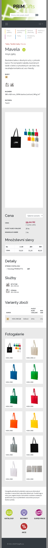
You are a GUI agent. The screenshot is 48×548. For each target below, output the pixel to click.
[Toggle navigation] (6, 24)
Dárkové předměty (30, 31)
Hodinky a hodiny (41, 31)
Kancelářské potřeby (21, 31)
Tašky (19, 36)
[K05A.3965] (24, 159)
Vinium (9, 36)
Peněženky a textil (31, 37)
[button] (9, 514)
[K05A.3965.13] (34, 348)
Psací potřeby (9, 31)
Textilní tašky (15, 44)
